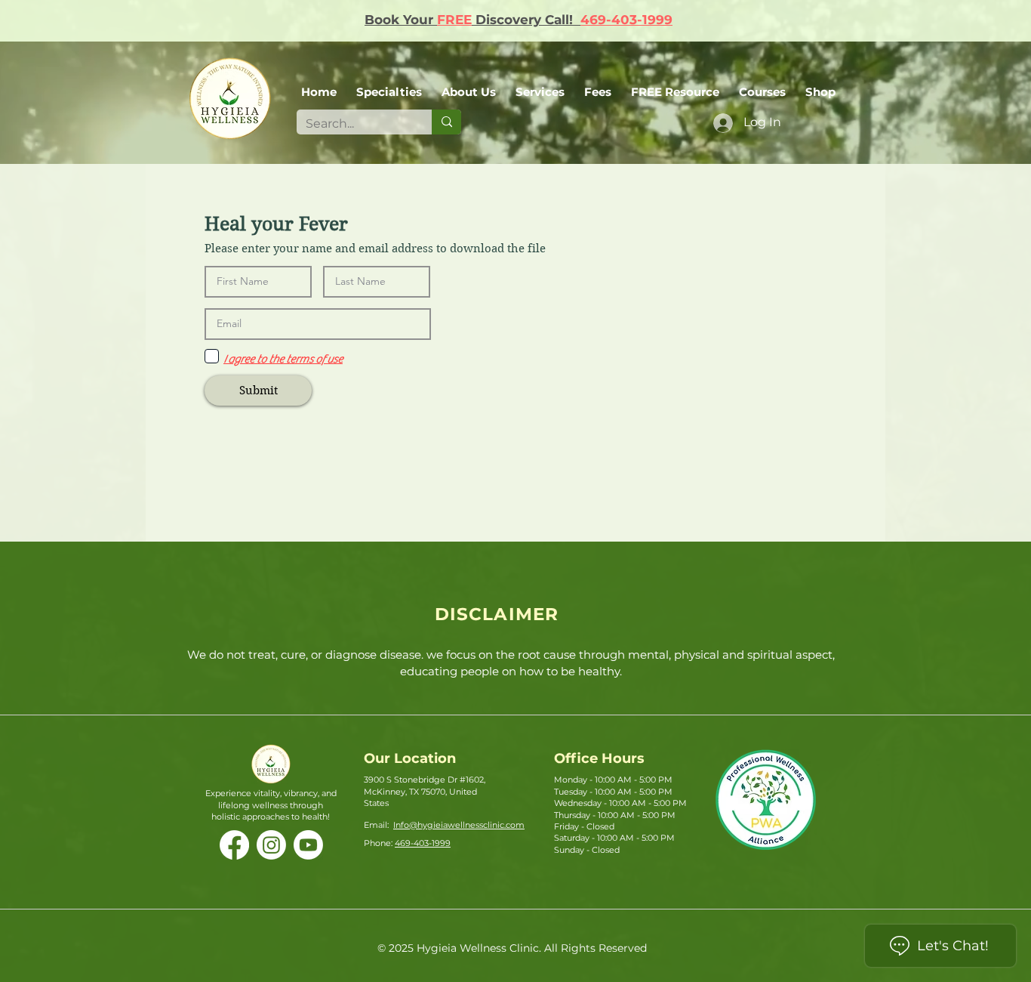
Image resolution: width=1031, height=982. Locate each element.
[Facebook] (234, 845)
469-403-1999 (626, 19)
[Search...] (446, 122)
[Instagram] (271, 845)
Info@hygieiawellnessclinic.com (459, 825)
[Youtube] (308, 845)
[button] (469, 85)
